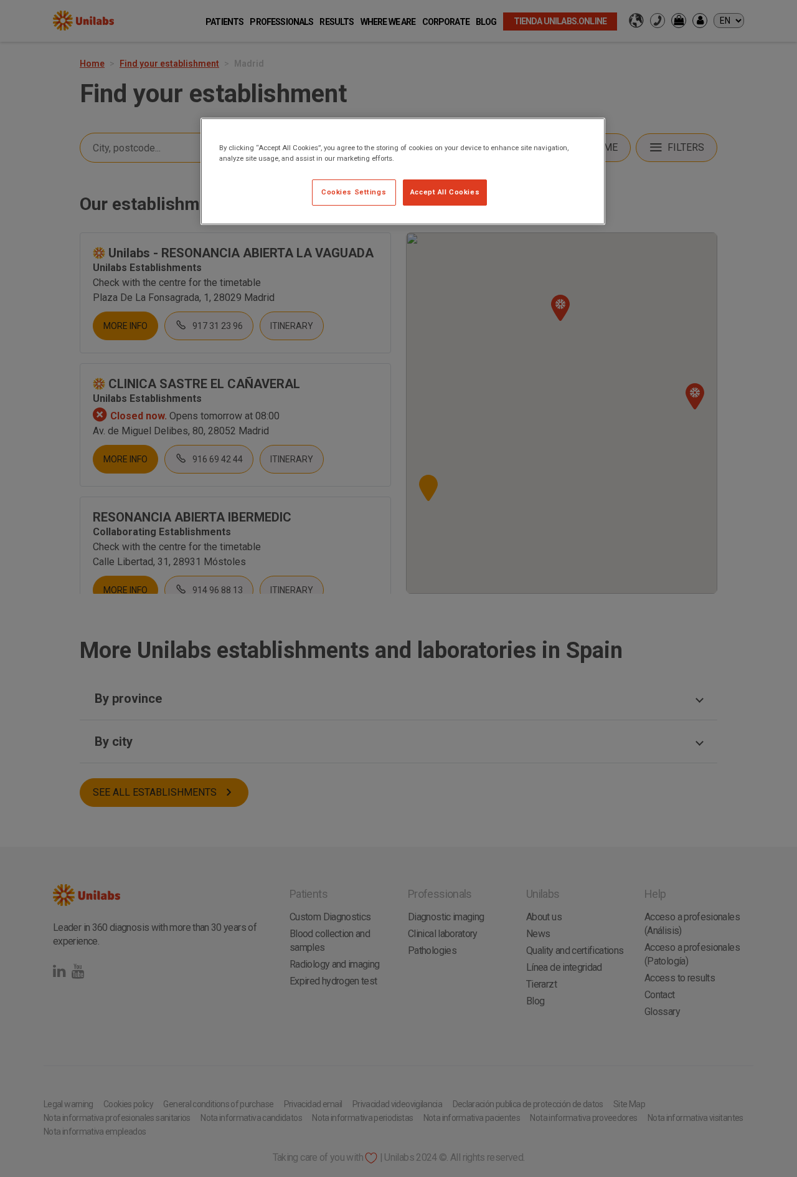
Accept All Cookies (444, 192)
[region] (402, 171)
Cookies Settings (353, 192)
